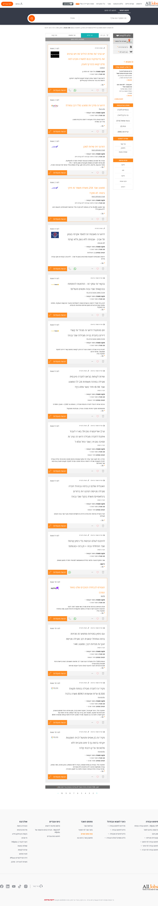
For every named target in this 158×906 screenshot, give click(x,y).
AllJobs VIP (68, 4)
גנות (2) (123, 126)
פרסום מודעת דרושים (52, 826)
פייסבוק (123, 148)
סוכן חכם (155, 834)
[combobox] (104, 18)
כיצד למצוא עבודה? (116, 821)
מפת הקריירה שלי (87, 4)
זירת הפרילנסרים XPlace (18, 858)
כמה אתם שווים (87, 834)
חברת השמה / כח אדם (97, 278)
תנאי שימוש (23, 854)
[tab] (124, 10)
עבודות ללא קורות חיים (82, 157)
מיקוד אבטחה (123, 181)
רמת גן (84, 71)
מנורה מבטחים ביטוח (98, 150)
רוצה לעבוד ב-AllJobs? (19, 842)
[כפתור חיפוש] (31, 18)
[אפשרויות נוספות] (92, 90)
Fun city (102, 109)
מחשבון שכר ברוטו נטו (85, 838)
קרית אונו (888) (123, 132)
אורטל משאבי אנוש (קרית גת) (96, 292)
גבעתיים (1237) (123, 110)
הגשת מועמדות (59, 90)
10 (62, 793)
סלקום (123, 165)
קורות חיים (129, 4)
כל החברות (100, 3)
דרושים (139, 4)
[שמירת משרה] (97, 90)
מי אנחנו (24, 838)
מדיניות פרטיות (22, 830)
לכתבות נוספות (118, 99)
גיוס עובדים (7, 4)
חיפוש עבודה (152, 821)
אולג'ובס (23, 821)
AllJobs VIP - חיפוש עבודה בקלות (146, 826)
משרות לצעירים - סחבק (19, 862)
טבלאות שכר (88, 826)
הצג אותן (60, 787)
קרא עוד (129, 80)
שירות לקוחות (22, 850)
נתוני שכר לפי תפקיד (85, 830)
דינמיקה (123, 187)
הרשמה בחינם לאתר (151, 830)
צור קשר (123, 144)
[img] (151, 4)
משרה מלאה (94, 157)
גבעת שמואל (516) (123, 121)
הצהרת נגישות (22, 826)
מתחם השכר (87, 821)
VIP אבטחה (101, 243)
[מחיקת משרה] (103, 90)
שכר (109, 4)
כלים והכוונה (118, 4)
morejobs (101, 697)
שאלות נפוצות (123, 152)
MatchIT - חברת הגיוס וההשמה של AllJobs (47, 831)
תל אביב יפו (91, 71)
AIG (123, 170)
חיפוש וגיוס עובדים (53, 836)
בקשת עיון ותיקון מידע (19, 834)
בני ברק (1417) (123, 115)
